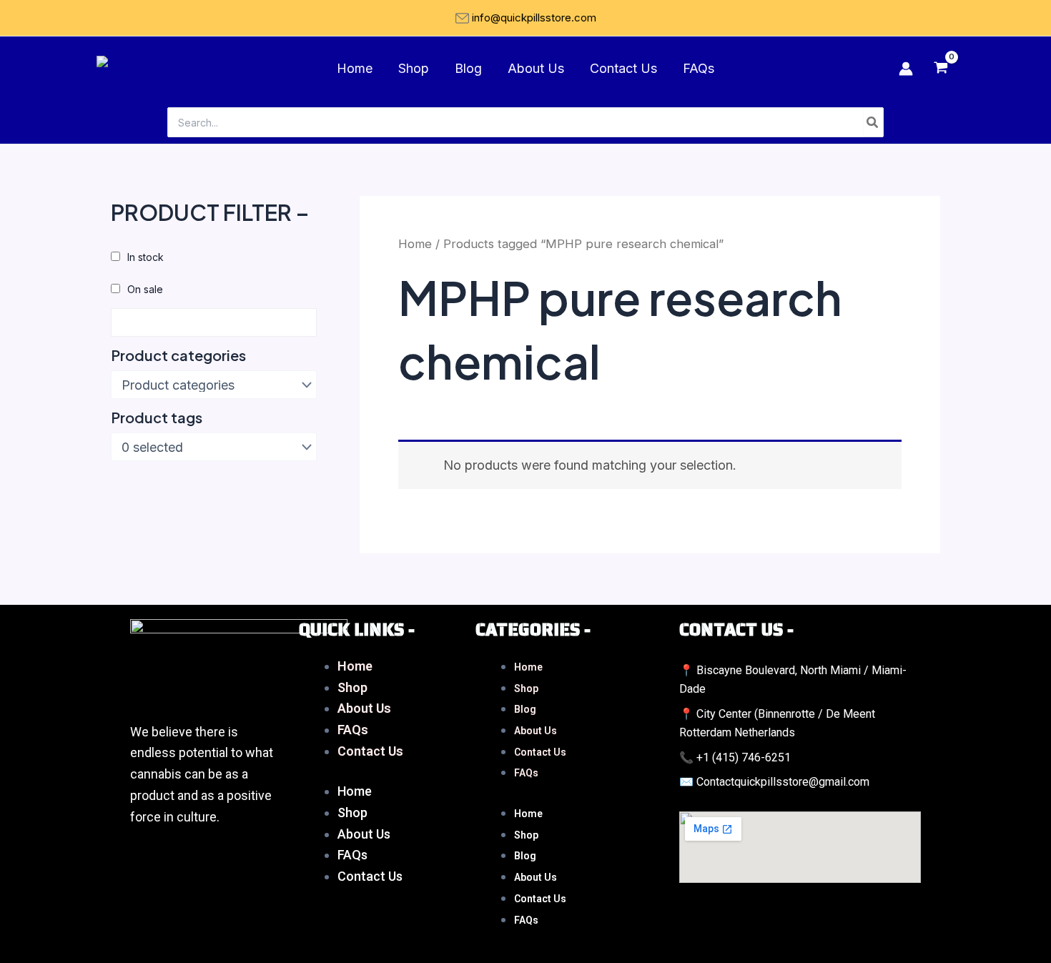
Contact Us (623, 68)
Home (354, 68)
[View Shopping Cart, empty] (940, 68)
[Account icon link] (906, 68)
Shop (413, 68)
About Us (536, 68)
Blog (468, 68)
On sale (145, 289)
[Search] (873, 122)
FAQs (698, 68)
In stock (145, 257)
